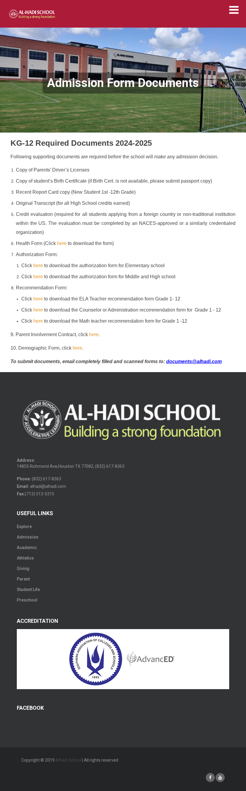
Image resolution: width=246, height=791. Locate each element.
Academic (27, 547)
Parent (23, 579)
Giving (23, 568)
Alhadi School (68, 760)
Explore (24, 526)
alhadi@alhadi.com (48, 486)
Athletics (25, 558)
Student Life (28, 589)
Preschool (27, 600)
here (62, 243)
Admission (27, 537)
